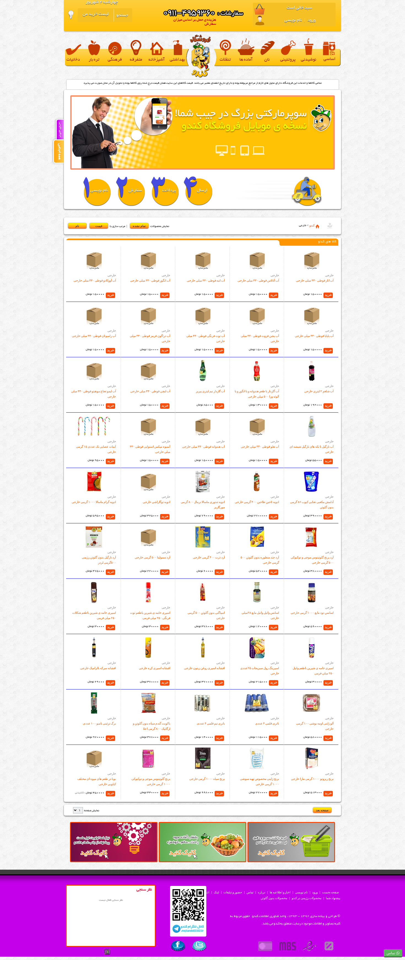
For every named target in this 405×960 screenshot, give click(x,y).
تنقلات (225, 60)
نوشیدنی (308, 60)
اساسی (329, 59)
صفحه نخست (330, 892)
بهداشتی (177, 60)
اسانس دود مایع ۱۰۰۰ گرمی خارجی (312, 612)
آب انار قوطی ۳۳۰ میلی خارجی (315, 280)
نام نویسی (293, 20)
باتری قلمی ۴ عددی (267, 723)
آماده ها (246, 60)
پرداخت (169, 190)
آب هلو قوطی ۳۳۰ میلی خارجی (260, 446)
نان (267, 60)
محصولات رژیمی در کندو (307, 898)
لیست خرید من (96, 14)
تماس (250, 892)
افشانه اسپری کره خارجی (154, 668)
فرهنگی (115, 60)
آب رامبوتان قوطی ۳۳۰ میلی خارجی (94, 335)
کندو (312, 225)
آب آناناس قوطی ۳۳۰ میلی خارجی (258, 280)
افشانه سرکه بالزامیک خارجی (98, 668)
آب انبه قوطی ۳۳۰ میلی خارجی (206, 280)
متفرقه (136, 60)
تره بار (94, 60)
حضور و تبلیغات (232, 892)
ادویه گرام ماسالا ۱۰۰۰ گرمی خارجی (94, 502)
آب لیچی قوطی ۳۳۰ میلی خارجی (150, 391)
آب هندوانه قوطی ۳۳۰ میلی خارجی (203, 446)
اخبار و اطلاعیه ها (280, 892)
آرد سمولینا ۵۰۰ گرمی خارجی (152, 557)
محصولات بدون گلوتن (274, 898)
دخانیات (73, 60)
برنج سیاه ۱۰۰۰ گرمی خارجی (207, 778)
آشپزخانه (156, 60)
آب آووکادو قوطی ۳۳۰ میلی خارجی (95, 280)
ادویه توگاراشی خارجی (156, 502)
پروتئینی (288, 60)
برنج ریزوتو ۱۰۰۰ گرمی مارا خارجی (312, 778)
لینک (216, 892)
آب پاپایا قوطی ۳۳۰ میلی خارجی (314, 335)
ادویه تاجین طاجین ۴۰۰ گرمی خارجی (257, 502)
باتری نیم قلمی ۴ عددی (211, 723)
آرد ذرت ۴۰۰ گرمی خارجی (209, 557)
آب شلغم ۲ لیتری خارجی (319, 391)
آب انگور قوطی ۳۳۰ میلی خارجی (150, 280)
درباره (261, 892)
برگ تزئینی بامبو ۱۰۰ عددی (99, 723)
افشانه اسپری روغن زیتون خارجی (204, 668)
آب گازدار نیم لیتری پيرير (210, 391)
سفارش (135, 190)
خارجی (329, 275)
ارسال (202, 190)
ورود (311, 20)
